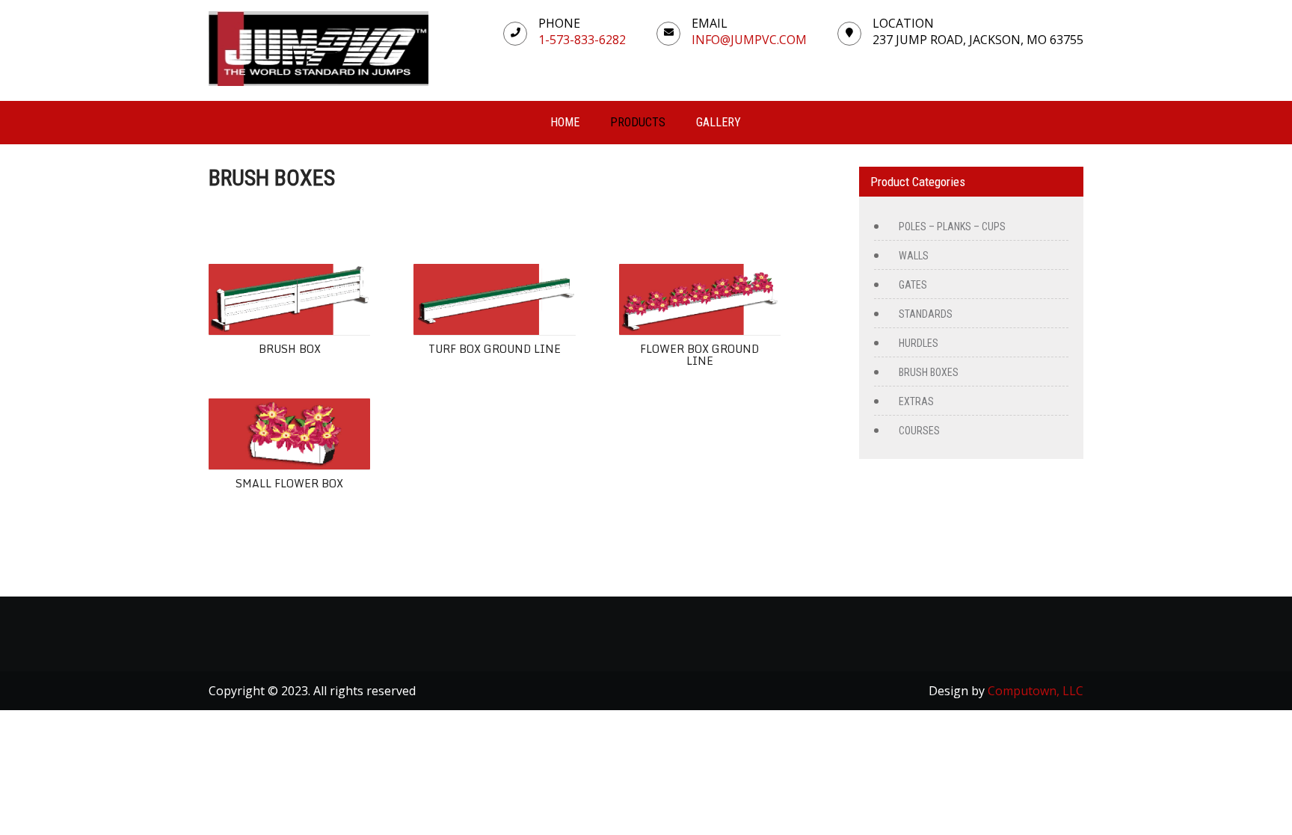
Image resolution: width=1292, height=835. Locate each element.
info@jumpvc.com (749, 39)
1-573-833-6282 (582, 39)
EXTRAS (916, 401)
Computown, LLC (1035, 691)
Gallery (718, 122)
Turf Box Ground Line (494, 348)
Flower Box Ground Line (699, 354)
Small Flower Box (289, 483)
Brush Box (290, 348)
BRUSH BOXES (929, 372)
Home (564, 122)
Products (637, 122)
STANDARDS (926, 314)
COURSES (919, 431)
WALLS (914, 256)
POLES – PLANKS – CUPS (952, 226)
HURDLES (918, 343)
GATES (913, 285)
